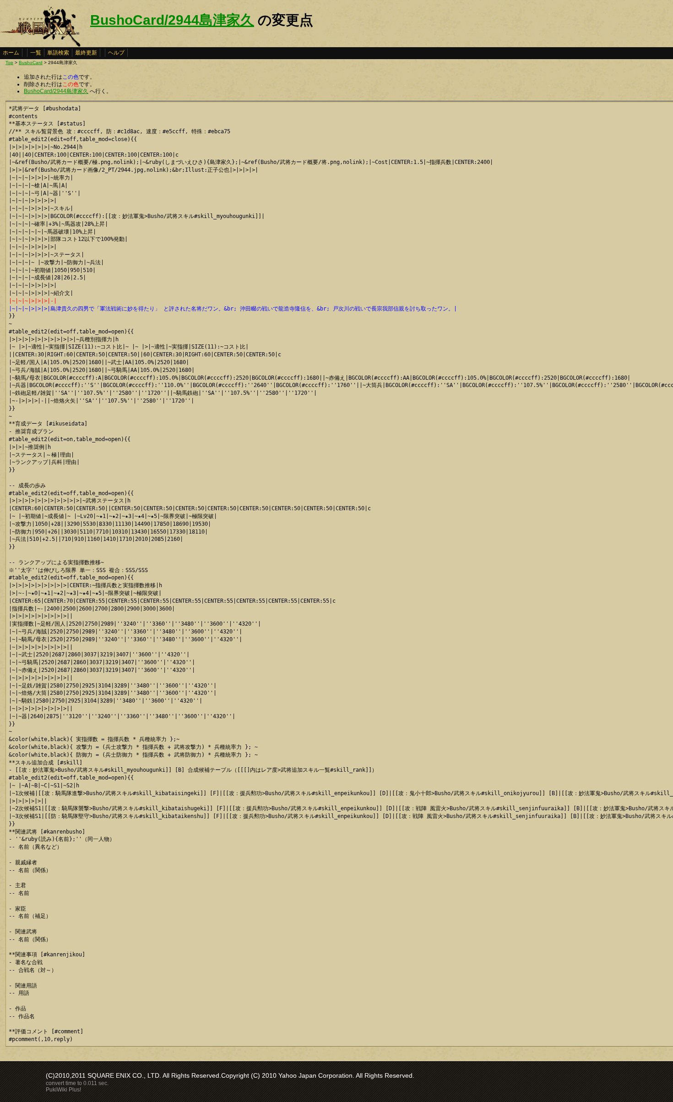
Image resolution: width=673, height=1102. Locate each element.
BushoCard (31, 62)
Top (9, 62)
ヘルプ (116, 52)
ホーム (11, 52)
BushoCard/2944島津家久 (172, 19)
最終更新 (86, 52)
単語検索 (58, 52)
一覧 (35, 52)
